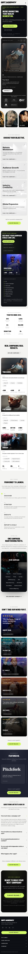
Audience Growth (18, 585)
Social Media (9, 585)
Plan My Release (13, 223)
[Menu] (25, 2)
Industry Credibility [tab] (8, 247)
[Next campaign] (24, 40)
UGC (19, 579)
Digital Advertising (10, 582)
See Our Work (8, 30)
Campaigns (4, 943)
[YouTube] (6, 927)
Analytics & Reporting (14, 588)
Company (4, 946)
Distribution (19, 582)
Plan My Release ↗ (9, 26)
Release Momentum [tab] (8, 241)
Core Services (5, 940)
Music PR (8, 573)
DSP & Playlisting (11, 579)
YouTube (20, 576)
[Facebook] (12, 927)
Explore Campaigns (13, 353)
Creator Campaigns (17, 573)
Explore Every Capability (13, 596)
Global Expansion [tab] (8, 250)
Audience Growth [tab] (8, 244)
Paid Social (8, 576)
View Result (7, 90)
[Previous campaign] (21, 40)
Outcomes (4, 937)
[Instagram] (2, 927)
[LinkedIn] (9, 927)
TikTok (14, 576)
